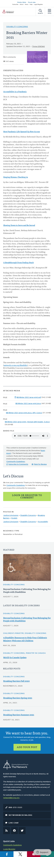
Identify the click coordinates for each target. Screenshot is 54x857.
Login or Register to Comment (27, 496)
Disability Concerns (17, 27)
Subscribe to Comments (18, 464)
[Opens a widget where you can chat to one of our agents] (42, 852)
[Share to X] (20, 854)
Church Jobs (32, 2)
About (21, 4)
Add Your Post (27, 747)
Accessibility (43, 522)
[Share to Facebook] (7, 854)
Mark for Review (40, 464)
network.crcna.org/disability (15, 365)
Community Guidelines (15, 462)
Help (31, 4)
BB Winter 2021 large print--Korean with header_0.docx (27, 422)
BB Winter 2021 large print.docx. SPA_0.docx (24, 413)
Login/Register (38, 4)
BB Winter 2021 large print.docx (28, 404)
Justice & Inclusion (10, 515)
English (14, 518)
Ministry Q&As (21, 2)
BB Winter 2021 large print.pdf (29, 397)
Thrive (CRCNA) (38, 47)
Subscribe (15, 4)
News (26, 4)
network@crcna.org (11, 798)
